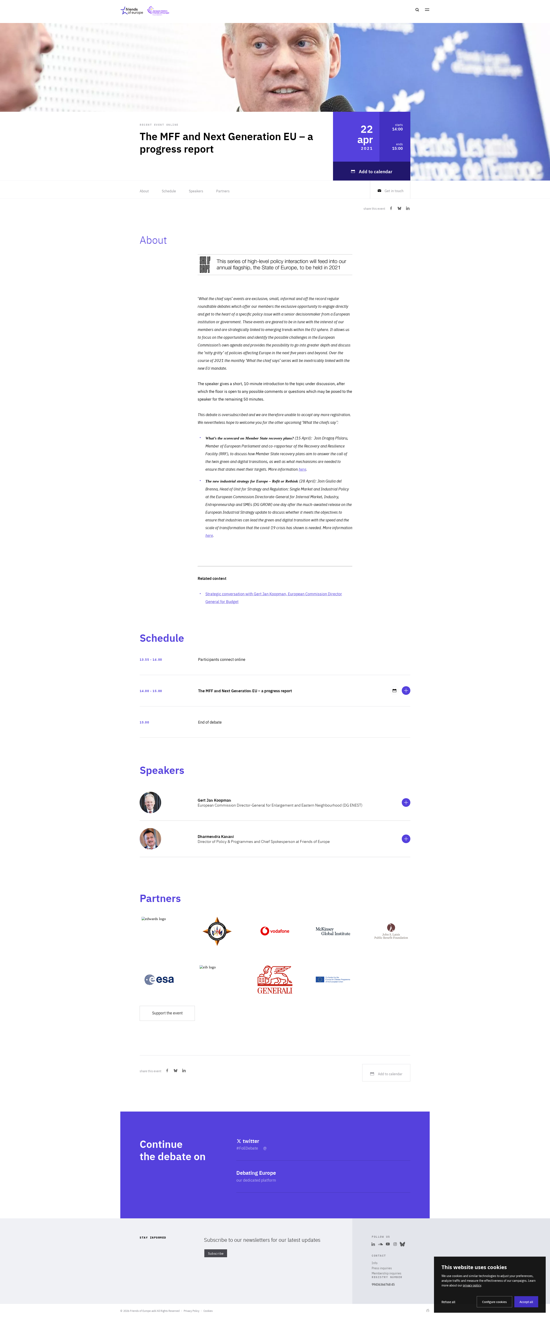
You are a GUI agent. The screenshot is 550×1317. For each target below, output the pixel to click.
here (302, 469)
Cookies (208, 1310)
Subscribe (216, 1253)
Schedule (169, 190)
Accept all (526, 1302)
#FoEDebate (247, 1148)
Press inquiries (382, 1268)
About (144, 190)
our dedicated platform (256, 1180)
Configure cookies (494, 1302)
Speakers (196, 190)
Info (374, 1263)
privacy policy (472, 1285)
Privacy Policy (191, 1310)
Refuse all (448, 1302)
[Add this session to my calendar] (394, 690)
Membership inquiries (386, 1273)
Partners (223, 190)
